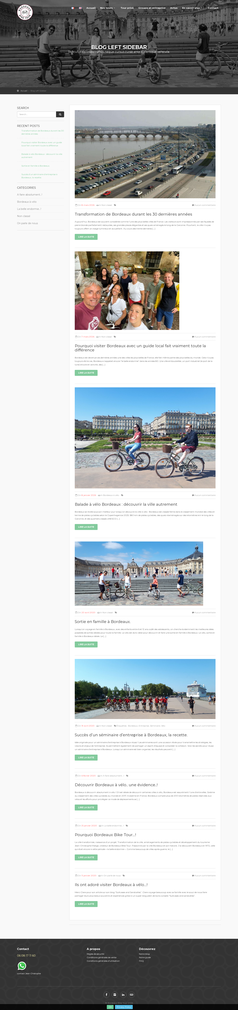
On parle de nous (27, 223)
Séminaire (155, 725)
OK (110, 1007)
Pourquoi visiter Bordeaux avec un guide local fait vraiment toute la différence (41, 144)
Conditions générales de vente (101, 957)
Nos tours (106, 7)
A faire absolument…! (29, 194)
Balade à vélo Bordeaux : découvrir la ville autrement (41, 155)
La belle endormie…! (29, 209)
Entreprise (144, 725)
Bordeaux (133, 725)
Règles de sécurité (95, 954)
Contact (213, 7)
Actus (174, 7)
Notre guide (145, 957)
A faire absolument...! (113, 775)
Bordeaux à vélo (27, 201)
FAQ (141, 961)
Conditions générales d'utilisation (103, 961)
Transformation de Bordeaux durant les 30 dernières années (42, 132)
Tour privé (127, 7)
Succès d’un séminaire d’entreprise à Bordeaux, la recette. (39, 176)
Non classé (23, 216)
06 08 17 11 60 (26, 955)
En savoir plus (191, 7)
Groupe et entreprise (152, 7)
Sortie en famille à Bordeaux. (35, 165)
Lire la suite (86, 236)
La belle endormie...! (114, 825)
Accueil (90, 7)
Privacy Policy (124, 1007)
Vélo (163, 725)
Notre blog (144, 954)
